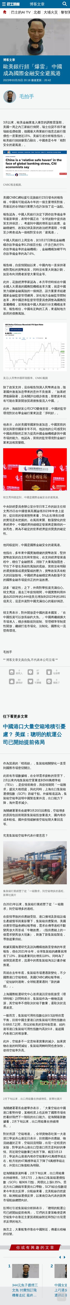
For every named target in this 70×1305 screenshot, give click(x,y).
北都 (37, 12)
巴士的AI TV (21, 12)
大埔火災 (51, 12)
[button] (59, 1257)
